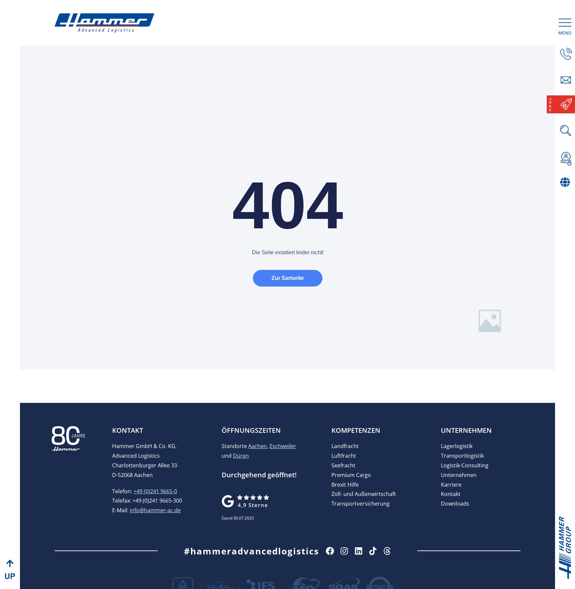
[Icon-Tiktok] (373, 551)
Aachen (257, 446)
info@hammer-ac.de (155, 510)
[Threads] (387, 551)
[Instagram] (344, 551)
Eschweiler (283, 446)
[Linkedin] (358, 551)
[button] (566, 196)
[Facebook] (330, 551)
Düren (241, 455)
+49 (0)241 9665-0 (155, 491)
